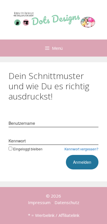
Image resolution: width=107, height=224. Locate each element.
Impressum (39, 202)
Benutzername (22, 123)
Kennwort (17, 141)
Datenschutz (66, 202)
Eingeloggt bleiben (28, 148)
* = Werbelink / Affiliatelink (53, 215)
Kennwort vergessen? (81, 148)
